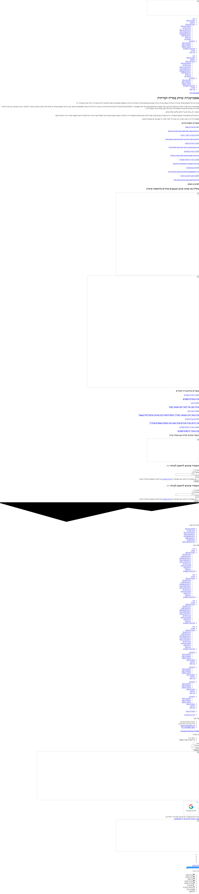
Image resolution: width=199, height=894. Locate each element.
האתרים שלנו (190, 20)
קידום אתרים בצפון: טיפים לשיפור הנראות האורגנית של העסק (183, 131)
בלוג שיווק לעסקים (189, 48)
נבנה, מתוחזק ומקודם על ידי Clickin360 (186, 819)
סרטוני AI (187, 39)
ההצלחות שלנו (186, 45)
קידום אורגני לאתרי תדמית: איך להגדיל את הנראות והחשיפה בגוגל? (182, 139)
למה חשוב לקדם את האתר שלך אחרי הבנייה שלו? (186, 180)
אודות (193, 50)
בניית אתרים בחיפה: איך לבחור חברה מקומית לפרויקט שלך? (184, 147)
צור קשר (192, 52)
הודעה (197, 475)
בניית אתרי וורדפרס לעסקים (188, 431)
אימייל (197, 746)
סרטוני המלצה (186, 47)
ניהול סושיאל (187, 554)
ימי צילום (188, 37)
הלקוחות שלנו (186, 43)
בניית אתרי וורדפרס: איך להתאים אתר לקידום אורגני (186, 163)
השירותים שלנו (190, 24)
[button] (192, 867)
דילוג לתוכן (195, 865)
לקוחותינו (192, 41)
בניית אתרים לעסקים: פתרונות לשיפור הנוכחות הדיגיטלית (184, 155)
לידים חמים (187, 567)
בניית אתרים (187, 28)
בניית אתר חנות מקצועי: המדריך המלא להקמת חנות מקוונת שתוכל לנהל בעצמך (169, 415)
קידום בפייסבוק (186, 35)
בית (194, 19)
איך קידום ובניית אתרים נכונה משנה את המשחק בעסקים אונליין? (174, 423)
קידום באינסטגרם (185, 34)
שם (197, 470)
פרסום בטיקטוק (186, 26)
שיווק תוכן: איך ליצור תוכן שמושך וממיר (184, 407)
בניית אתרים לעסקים (191, 399)
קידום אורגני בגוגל (185, 30)
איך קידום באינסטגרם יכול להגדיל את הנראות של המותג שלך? (183, 171)
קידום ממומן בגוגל (185, 32)
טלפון (197, 472)
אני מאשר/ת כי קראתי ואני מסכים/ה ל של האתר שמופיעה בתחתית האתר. (168, 479)
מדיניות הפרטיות (167, 479)
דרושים (192, 22)
